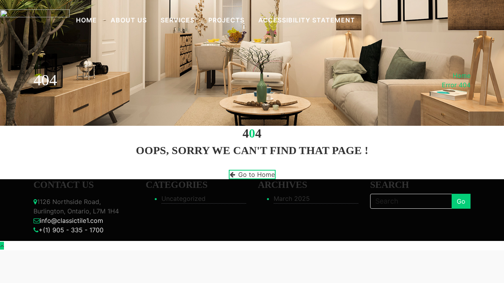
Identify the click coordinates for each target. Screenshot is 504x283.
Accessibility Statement (306, 20)
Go (461, 201)
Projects (226, 20)
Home (86, 20)
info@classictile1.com (71, 220)
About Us (129, 20)
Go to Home (256, 174)
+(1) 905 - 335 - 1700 (71, 230)
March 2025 (292, 198)
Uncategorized (183, 198)
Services (178, 20)
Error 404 (456, 85)
